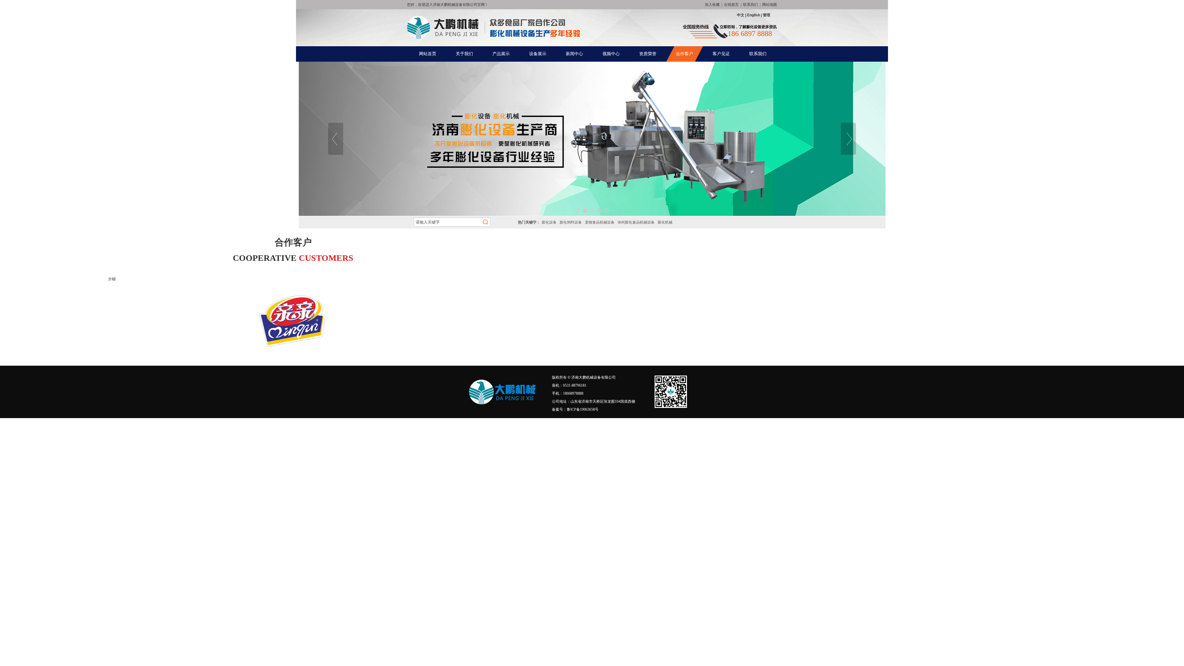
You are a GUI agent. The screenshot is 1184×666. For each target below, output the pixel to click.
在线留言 (731, 4)
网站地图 (769, 4)
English (753, 15)
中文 (741, 15)
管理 (766, 15)
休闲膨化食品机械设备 (636, 222)
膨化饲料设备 (571, 222)
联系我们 (750, 4)
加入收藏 (712, 4)
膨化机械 (665, 222)
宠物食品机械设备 (600, 222)
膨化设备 (549, 222)
